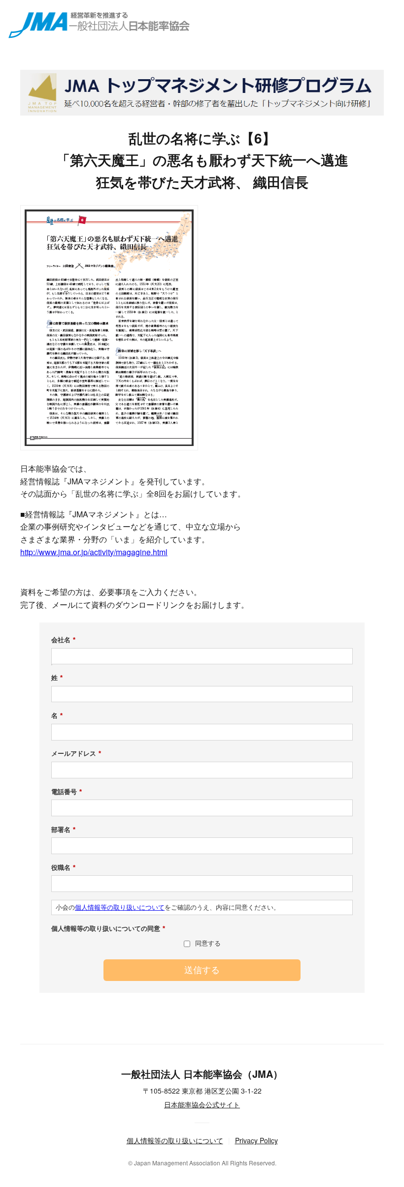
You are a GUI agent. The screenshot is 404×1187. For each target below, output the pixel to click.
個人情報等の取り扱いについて (120, 907)
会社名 (63, 640)
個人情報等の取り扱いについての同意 (108, 928)
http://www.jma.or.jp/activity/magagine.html (94, 552)
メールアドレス (76, 753)
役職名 (63, 867)
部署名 (63, 829)
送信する (202, 970)
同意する (208, 943)
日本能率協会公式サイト (202, 1104)
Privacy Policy (256, 1140)
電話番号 (66, 792)
